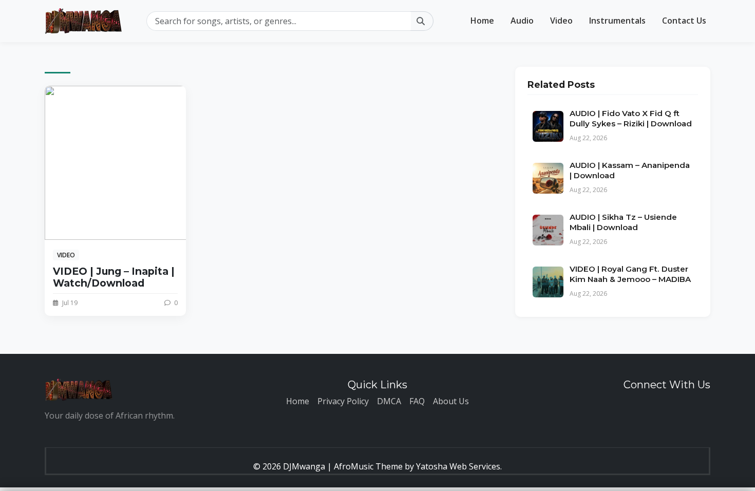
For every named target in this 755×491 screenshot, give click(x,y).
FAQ (417, 401)
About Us (451, 401)
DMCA (389, 401)
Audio (522, 20)
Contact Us (684, 20)
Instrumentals (617, 20)
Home (482, 20)
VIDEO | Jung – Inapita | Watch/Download (114, 277)
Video (561, 20)
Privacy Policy (343, 401)
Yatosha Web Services (458, 466)
